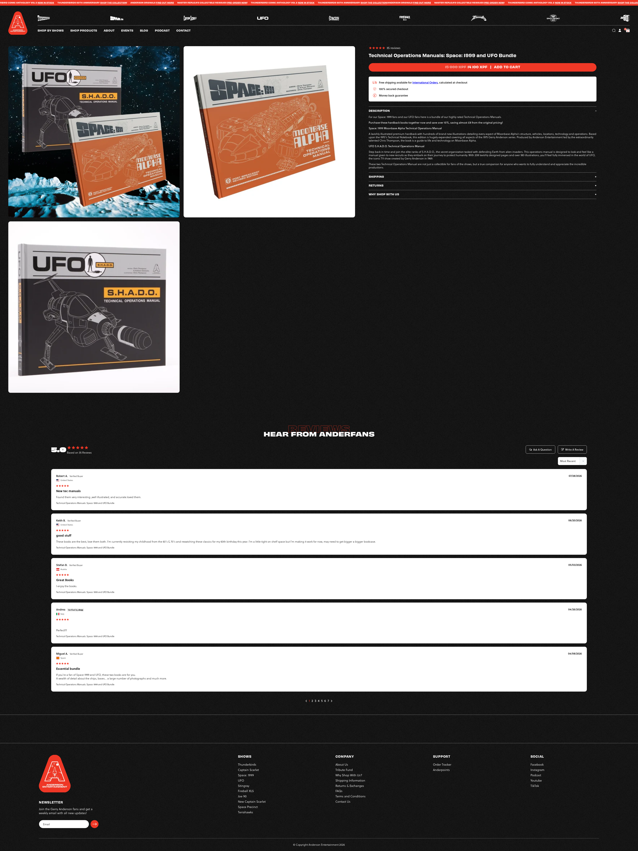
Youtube (536, 780)
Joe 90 (242, 796)
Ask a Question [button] (542, 449)
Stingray (243, 785)
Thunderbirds (247, 764)
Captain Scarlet (248, 769)
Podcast (536, 775)
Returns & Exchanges (349, 785)
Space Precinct (248, 806)
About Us (341, 764)
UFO (241, 780)
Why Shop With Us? (348, 775)
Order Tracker (442, 764)
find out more (53, 3)
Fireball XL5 (246, 791)
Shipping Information (350, 780)
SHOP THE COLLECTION (261, 3)
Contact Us (342, 801)
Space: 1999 (246, 775)
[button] (112, 30)
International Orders (425, 82)
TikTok (535, 785)
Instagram (537, 769)
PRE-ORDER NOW (125, 3)
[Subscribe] (95, 824)
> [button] (331, 701)
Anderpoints (441, 769)
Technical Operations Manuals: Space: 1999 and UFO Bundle (85, 503)
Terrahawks (245, 812)
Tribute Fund (344, 769)
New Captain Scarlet (252, 801)
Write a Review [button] (574, 449)
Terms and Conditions (350, 796)
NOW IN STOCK (194, 3)
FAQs (338, 791)
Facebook (537, 764)
